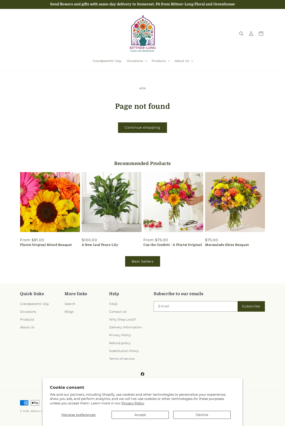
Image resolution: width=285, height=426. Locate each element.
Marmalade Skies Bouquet (227, 245)
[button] (136, 61)
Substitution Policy (124, 351)
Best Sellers (142, 261)
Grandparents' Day (34, 304)
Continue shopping (142, 127)
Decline (202, 415)
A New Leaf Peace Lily (100, 245)
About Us (27, 327)
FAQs (113, 304)
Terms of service (121, 359)
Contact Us (117, 312)
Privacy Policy (133, 403)
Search (70, 304)
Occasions (28, 312)
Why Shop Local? (122, 319)
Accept (140, 415)
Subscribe (251, 306)
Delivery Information (125, 327)
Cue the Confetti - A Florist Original (172, 245)
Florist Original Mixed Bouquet (46, 245)
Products (27, 319)
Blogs (69, 312)
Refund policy (119, 343)
